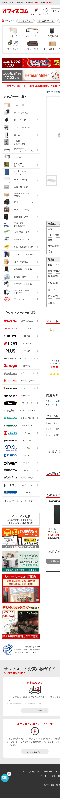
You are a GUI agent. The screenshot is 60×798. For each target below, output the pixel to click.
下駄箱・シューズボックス (21, 142)
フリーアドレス (32, 36)
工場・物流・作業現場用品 (19, 224)
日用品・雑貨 (20, 277)
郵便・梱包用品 (21, 262)
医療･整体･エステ (22, 232)
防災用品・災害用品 (23, 284)
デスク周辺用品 (21, 113)
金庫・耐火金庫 (21, 187)
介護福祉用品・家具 (23, 239)
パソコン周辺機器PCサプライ (22, 291)
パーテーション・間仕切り (21, 172)
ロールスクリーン (46, 21)
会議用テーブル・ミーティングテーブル (24, 150)
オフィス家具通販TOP (29, 772)
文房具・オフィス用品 (24, 254)
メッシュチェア (25, 21)
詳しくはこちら (34, 710)
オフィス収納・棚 (22, 127)
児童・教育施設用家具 (24, 247)
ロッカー (18, 135)
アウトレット (20, 299)
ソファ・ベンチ (32, 49)
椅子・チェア (12, 49)
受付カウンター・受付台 (22, 194)
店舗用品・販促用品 (23, 269)
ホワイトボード (21, 180)
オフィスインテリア (23, 210)
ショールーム (47, 772)
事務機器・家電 (21, 217)
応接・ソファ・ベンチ (24, 202)
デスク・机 (12, 36)
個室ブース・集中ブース (20, 164)
